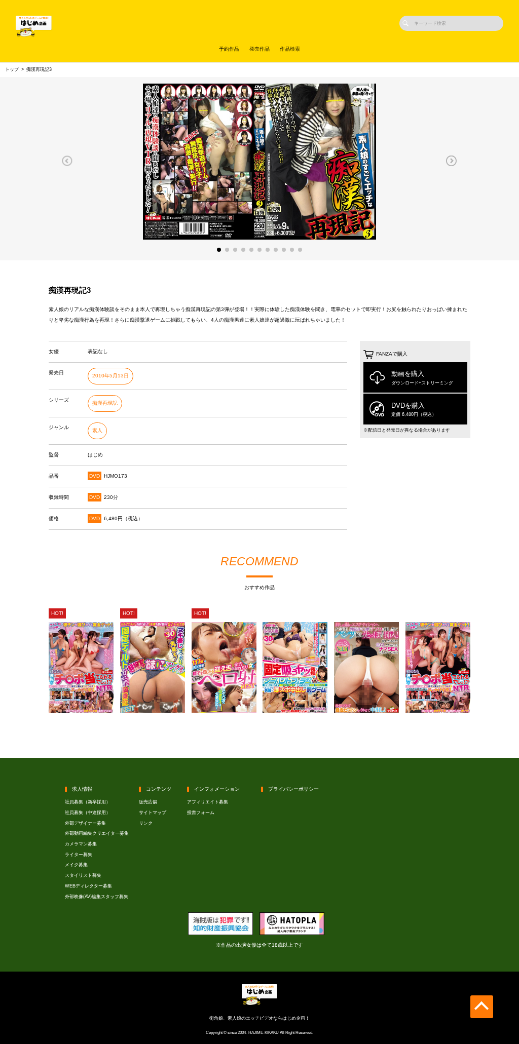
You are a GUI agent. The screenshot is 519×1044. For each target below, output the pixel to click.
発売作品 (259, 49)
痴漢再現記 (105, 403)
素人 (97, 430)
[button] (67, 161)
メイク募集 (76, 864)
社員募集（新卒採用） (87, 801)
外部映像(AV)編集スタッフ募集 (96, 896)
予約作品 (229, 49)
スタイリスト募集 (83, 875)
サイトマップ (152, 812)
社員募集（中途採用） (87, 812)
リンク (146, 823)
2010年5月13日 (110, 375)
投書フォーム (200, 812)
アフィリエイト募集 (207, 801)
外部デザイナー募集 (85, 823)
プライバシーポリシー (293, 789)
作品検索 (290, 49)
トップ (12, 69)
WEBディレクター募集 (88, 885)
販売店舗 (148, 801)
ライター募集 (78, 854)
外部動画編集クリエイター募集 (97, 833)
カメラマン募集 (81, 843)
